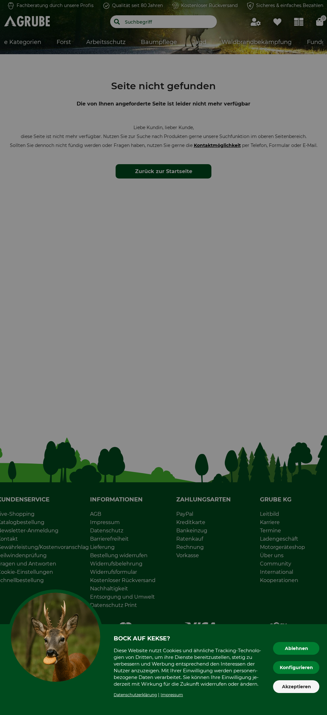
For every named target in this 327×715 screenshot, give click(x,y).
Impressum (172, 694)
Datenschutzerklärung (135, 694)
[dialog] (163, 357)
